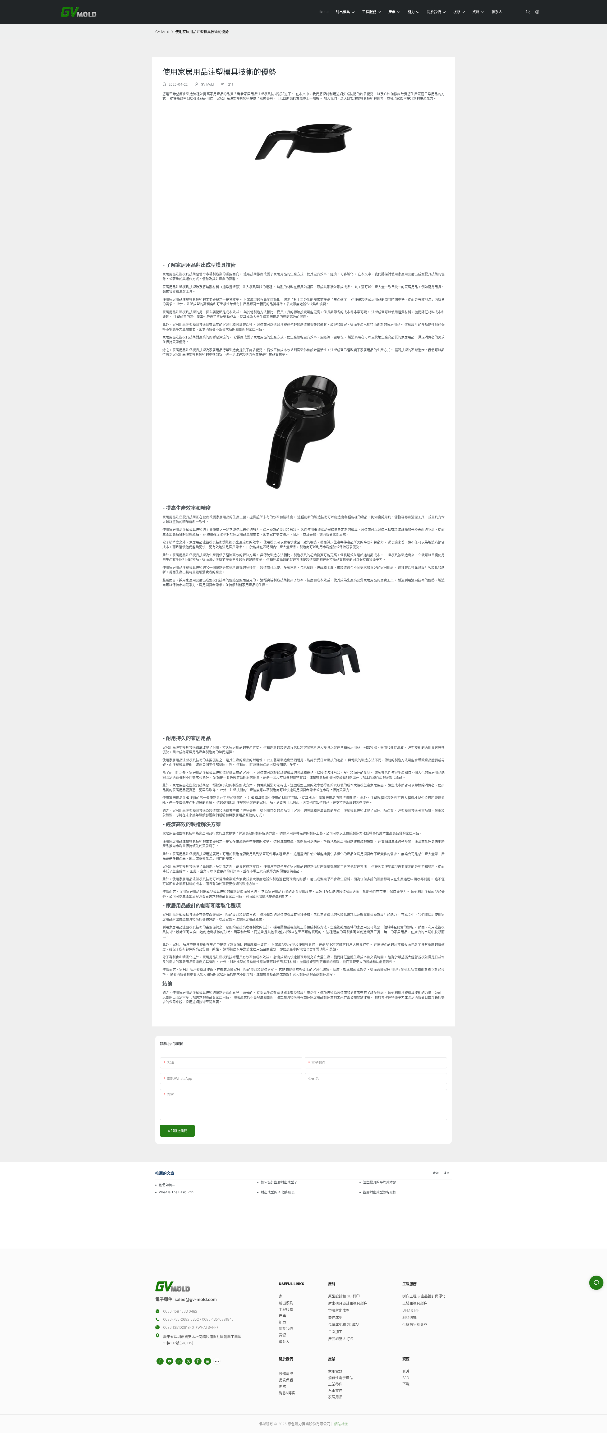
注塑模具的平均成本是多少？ (382, 1182)
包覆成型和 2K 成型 (343, 1324)
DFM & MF (410, 1310)
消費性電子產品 (340, 1377)
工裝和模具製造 (414, 1303)
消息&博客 (287, 1393)
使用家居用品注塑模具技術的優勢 (202, 31)
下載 (405, 1384)
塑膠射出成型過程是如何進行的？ (382, 1192)
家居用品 (335, 1397)
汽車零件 (335, 1390)
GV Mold (162, 31)
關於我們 (286, 1328)
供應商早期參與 (414, 1324)
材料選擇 (409, 1317)
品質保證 (286, 1380)
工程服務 (286, 1309)
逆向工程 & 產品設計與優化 (424, 1296)
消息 (446, 1173)
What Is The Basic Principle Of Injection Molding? (178, 1192)
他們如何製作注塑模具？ (167, 1185)
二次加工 (335, 1331)
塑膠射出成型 (338, 1310)
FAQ (405, 1377)
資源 (436, 1173)
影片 (405, 1371)
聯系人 (284, 1341)
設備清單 (286, 1373)
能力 (282, 1322)
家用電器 (335, 1371)
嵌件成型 (335, 1317)
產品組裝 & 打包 (341, 1339)
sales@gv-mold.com (196, 1299)
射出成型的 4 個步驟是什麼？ (280, 1192)
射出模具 (286, 1303)
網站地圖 (340, 1424)
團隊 (282, 1386)
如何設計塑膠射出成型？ (279, 1182)
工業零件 (335, 1384)
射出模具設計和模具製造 (347, 1303)
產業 (282, 1316)
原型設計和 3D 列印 (344, 1296)
